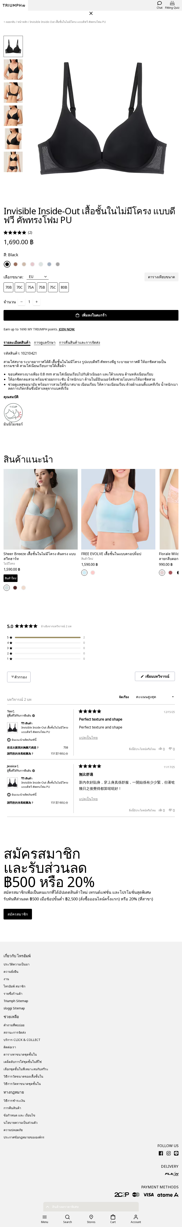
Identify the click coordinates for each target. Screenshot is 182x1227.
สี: (11, 254)
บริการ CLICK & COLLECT (22, 1040)
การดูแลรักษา (44, 342)
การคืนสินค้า (12, 1108)
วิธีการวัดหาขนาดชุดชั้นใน (22, 1084)
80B (64, 287)
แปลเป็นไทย (88, 737)
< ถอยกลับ (9, 22)
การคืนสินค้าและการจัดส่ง (79, 342)
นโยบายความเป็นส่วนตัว (21, 1122)
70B (8, 287)
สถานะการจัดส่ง (15, 1032)
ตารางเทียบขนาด (161, 276)
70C (19, 287)
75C (53, 287)
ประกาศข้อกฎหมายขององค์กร (24, 1137)
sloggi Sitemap (14, 1008)
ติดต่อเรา (10, 1047)
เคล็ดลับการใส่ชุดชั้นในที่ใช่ (23, 1062)
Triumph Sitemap (16, 1001)
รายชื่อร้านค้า (13, 993)
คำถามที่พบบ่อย (14, 1025)
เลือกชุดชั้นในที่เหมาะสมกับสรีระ (26, 1069)
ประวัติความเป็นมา (17, 964)
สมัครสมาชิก (18, 914)
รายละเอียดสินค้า (17, 342)
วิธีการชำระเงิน (14, 1100)
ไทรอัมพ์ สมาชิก (14, 986)
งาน (6, 979)
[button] (18, 233)
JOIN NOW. (67, 329)
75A (31, 287)
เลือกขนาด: (13, 277)
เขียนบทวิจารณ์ (159, 677)
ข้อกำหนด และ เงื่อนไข (19, 1115)
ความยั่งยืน (11, 971)
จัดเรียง (124, 697)
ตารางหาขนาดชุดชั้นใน (20, 1054)
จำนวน (10, 301)
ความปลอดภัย (13, 1130)
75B (42, 287)
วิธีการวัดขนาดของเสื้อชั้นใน (23, 1076)
